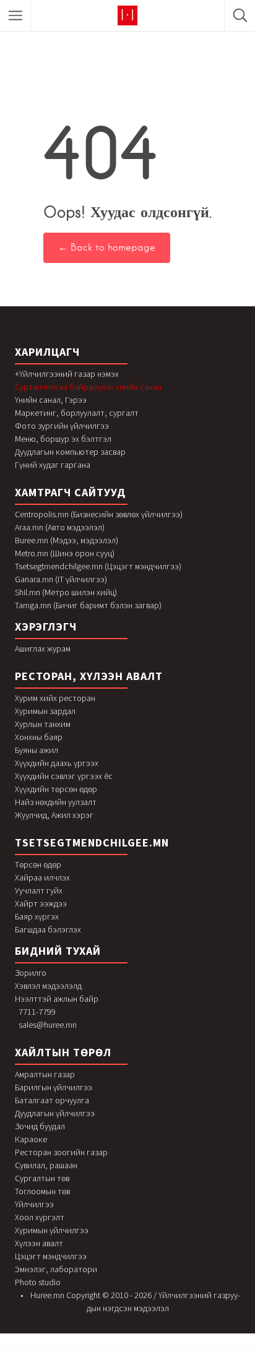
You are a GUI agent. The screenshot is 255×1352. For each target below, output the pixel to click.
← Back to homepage (106, 247)
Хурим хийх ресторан (55, 698)
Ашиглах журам (43, 648)
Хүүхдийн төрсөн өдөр (56, 788)
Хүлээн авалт (39, 1243)
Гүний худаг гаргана (52, 464)
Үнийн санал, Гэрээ (51, 399)
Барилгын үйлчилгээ (53, 1087)
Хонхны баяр (39, 737)
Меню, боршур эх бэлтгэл (63, 438)
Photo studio (38, 1282)
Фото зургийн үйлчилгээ (62, 425)
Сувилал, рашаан (46, 1165)
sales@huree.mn (48, 1024)
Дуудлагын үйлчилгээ (55, 1113)
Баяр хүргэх (37, 916)
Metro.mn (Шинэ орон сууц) (65, 553)
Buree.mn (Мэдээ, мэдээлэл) (66, 540)
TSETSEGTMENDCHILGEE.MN (92, 842)
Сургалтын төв (42, 1178)
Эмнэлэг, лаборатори (56, 1269)
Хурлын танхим (43, 724)
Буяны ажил (36, 750)
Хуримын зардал (45, 711)
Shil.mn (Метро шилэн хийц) (66, 592)
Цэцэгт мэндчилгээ (51, 1256)
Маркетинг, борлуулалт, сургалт (77, 412)
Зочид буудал (40, 1126)
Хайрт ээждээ (41, 903)
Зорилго (30, 972)
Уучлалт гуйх (39, 890)
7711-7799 (37, 1011)
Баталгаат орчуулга (52, 1100)
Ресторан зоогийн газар (61, 1152)
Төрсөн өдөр (38, 864)
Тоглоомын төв (42, 1191)
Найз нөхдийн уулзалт (56, 801)
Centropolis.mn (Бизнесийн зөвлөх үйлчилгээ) (99, 514)
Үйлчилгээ (34, 1204)
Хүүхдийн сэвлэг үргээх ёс (64, 775)
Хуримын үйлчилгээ (52, 1230)
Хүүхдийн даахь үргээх (56, 763)
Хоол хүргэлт (39, 1217)
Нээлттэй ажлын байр (56, 998)
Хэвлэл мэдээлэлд (48, 985)
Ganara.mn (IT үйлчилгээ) (61, 579)
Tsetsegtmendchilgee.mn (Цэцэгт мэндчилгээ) (98, 566)
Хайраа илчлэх (42, 877)
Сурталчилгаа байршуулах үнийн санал (88, 386)
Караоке (31, 1139)
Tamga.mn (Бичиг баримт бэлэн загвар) (88, 605)
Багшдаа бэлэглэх (48, 929)
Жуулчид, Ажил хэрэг (54, 814)
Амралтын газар (45, 1074)
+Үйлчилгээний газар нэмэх (67, 373)
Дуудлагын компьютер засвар (70, 451)
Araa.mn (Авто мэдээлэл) (60, 527)
